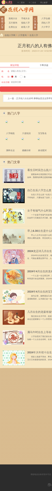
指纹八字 (25, 22)
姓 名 (5, 71)
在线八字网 (10, 35)
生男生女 (13, 26)
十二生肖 (32, 2)
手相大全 (25, 18)
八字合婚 (45, 18)
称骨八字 (25, 26)
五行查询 (13, 22)
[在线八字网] (17, 10)
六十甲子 (45, 26)
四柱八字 (45, 22)
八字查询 (22, 35)
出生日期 (5, 82)
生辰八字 (33, 35)
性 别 (5, 76)
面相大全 (13, 18)
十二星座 (21, 2)
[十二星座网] (7, 2)
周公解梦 (44, 2)
